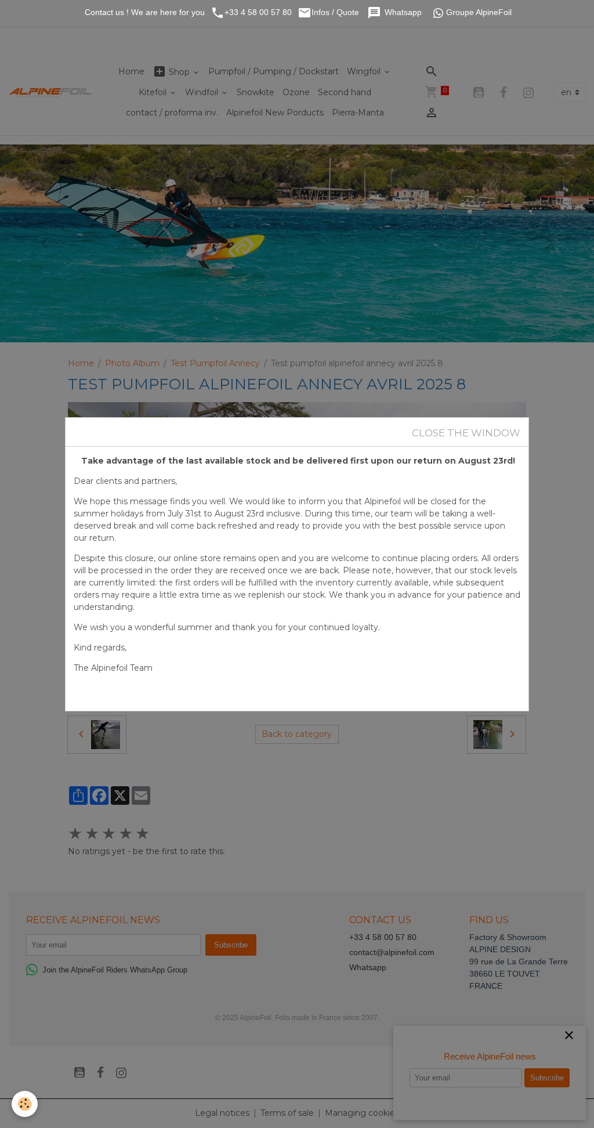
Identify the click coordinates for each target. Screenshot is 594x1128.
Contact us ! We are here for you (143, 12)
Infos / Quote (336, 12)
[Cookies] (25, 1104)
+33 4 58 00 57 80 (258, 12)
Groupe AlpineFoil (479, 12)
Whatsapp (404, 12)
